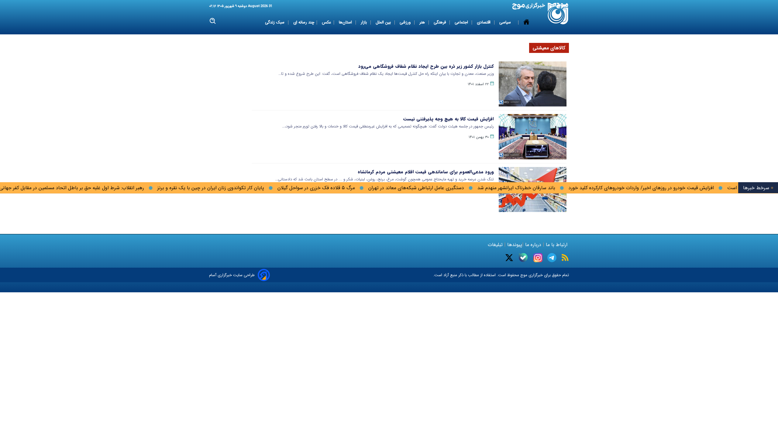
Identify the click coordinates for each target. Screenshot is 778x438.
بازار (364, 22)
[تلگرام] (551, 257)
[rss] (565, 257)
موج (523, 275)
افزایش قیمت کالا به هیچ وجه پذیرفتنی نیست (448, 119)
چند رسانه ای (303, 22)
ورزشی (406, 22)
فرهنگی (440, 22)
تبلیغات (496, 245)
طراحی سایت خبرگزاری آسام (232, 275)
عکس (326, 22)
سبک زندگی (275, 22)
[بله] (523, 257)
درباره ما (533, 245)
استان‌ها (346, 22)
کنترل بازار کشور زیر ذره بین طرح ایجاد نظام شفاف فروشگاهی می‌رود (426, 66)
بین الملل (384, 22)
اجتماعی (462, 22)
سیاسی (505, 22)
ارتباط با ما (556, 245)
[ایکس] (509, 257)
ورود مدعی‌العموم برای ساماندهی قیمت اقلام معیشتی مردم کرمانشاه (426, 172)
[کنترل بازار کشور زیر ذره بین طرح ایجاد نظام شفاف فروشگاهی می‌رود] (532, 83)
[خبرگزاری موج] (558, 13)
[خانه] (526, 22)
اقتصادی (484, 22)
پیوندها (514, 245)
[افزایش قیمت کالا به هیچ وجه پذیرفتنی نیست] (532, 136)
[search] (213, 21)
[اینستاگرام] (537, 257)
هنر (422, 22)
